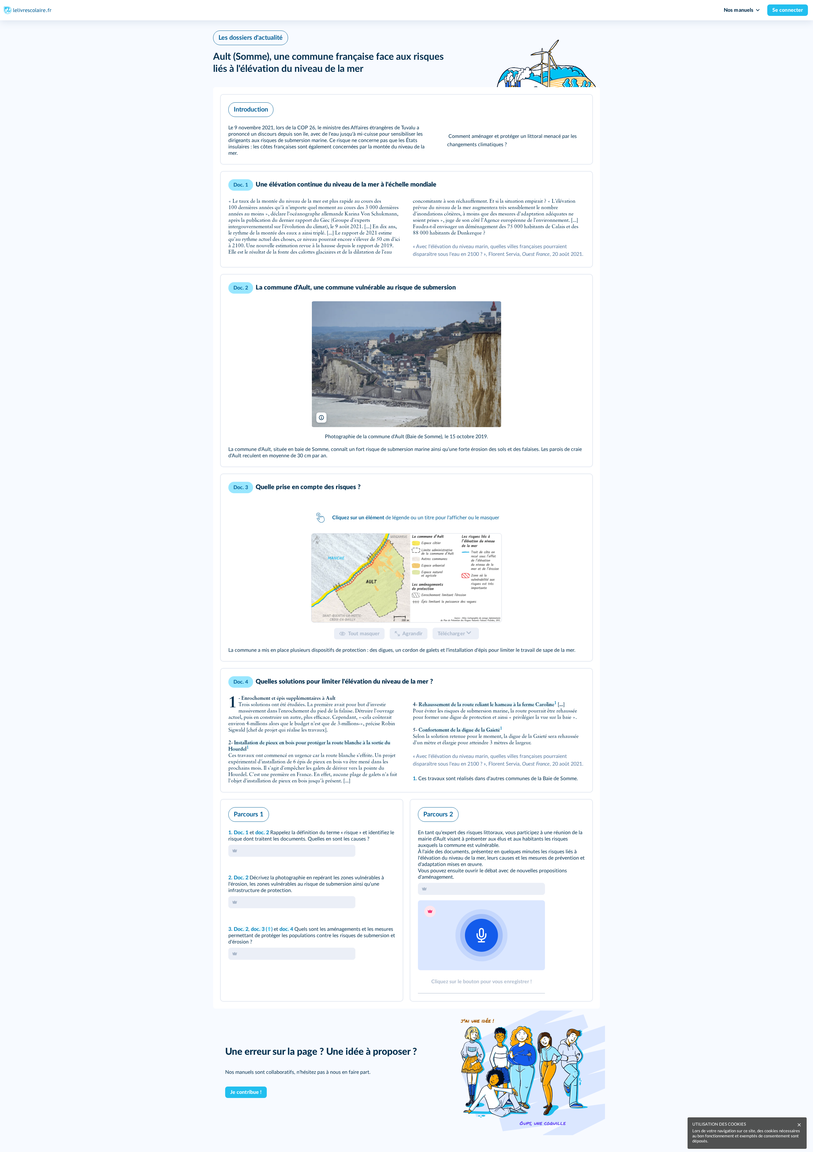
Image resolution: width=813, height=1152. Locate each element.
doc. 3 (258, 929)
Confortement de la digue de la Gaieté (459, 730)
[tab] (406, 578)
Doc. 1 (241, 832)
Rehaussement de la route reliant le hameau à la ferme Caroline (486, 704)
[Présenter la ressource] (577, 108)
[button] (406, 129)
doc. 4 (286, 929)
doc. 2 (262, 832)
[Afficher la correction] (371, 813)
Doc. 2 (242, 877)
